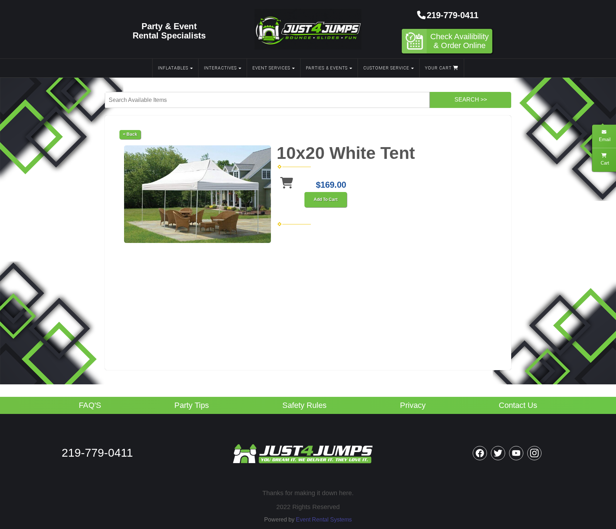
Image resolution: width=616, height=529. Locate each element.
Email (604, 139)
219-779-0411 (452, 15)
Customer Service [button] (386, 68)
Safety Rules (304, 405)
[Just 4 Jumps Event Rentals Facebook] (480, 453)
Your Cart (439, 68)
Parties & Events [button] (327, 68)
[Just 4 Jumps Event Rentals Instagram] (534, 453)
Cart (604, 163)
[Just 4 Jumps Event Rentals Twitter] (498, 453)
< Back (130, 134)
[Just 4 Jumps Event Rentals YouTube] (516, 453)
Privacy (413, 405)
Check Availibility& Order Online (459, 41)
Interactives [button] (220, 68)
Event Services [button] (271, 68)
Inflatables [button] (173, 68)
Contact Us (518, 405)
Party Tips (191, 405)
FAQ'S (90, 405)
